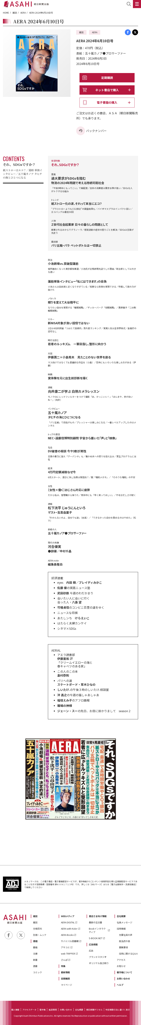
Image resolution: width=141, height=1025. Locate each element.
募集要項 (123, 947)
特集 (63, 966)
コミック (37, 972)
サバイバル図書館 (70, 941)
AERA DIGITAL (68, 922)
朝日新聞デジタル (94, 1009)
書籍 (35, 941)
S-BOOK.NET (95, 938)
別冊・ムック (39, 935)
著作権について (124, 972)
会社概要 (121, 916)
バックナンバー (96, 130)
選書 (35, 966)
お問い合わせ (123, 978)
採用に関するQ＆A (128, 953)
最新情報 (65, 972)
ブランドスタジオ (97, 957)
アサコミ (65, 947)
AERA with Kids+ (69, 928)
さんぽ (64, 960)
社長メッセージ (124, 922)
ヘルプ (120, 984)
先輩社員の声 (125, 935)
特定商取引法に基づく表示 (118, 1009)
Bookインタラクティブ (97, 930)
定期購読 (107, 77)
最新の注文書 (95, 922)
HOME (6, 12)
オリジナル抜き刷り (99, 963)
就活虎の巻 (124, 941)
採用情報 (121, 928)
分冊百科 (37, 928)
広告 (91, 950)
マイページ (66, 984)
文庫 (35, 953)
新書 (35, 960)
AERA (23, 12)
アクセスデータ (29, 1009)
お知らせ (121, 966)
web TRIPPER (68, 953)
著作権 (42, 1009)
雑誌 (14, 12)
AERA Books (67, 935)
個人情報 (15, 1009)
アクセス (121, 960)
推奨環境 (53, 1009)
